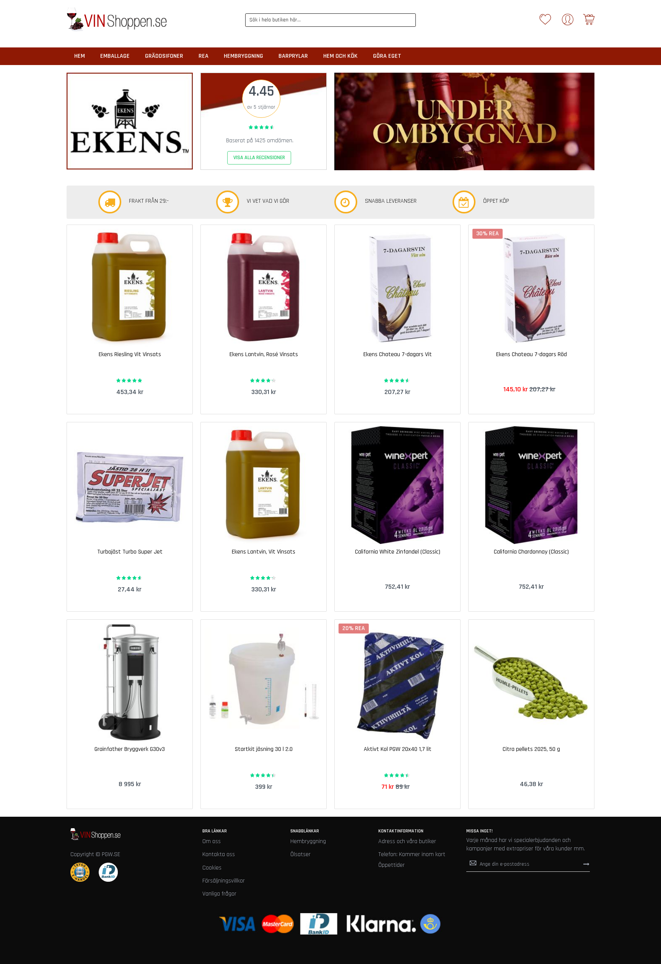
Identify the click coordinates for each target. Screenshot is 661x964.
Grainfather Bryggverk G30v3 (129, 749)
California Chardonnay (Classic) (531, 552)
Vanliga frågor (219, 894)
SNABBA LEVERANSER (391, 201)
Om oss (211, 841)
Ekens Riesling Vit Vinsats (130, 354)
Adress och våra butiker (407, 841)
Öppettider (391, 865)
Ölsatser (300, 854)
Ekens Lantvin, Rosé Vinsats (264, 354)
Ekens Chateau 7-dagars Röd (531, 354)
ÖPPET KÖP (496, 201)
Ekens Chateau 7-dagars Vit (397, 354)
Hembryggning (308, 841)
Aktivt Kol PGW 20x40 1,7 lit (397, 749)
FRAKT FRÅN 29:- (149, 201)
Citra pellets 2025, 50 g (531, 749)
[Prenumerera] (586, 864)
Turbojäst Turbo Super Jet (130, 552)
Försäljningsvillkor (223, 881)
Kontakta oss (218, 854)
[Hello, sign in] (567, 22)
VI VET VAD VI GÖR (268, 201)
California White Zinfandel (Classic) (397, 552)
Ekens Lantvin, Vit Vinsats (263, 552)
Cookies (211, 868)
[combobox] (331, 20)
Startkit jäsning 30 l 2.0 (264, 749)
